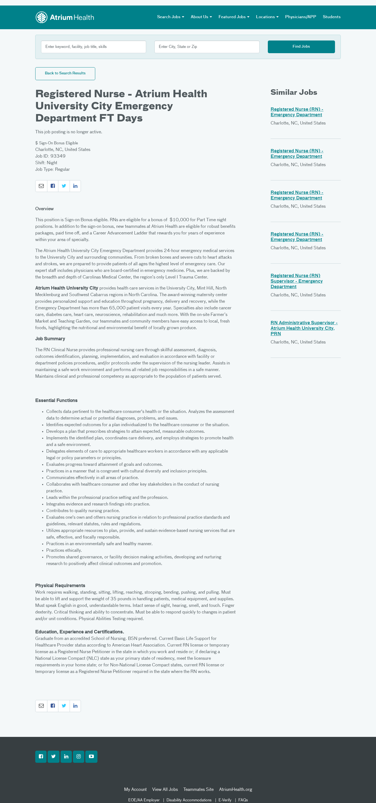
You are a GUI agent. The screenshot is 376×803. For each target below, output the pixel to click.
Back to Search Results (65, 73)
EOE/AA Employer (144, 800)
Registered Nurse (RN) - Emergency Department (297, 112)
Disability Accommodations (189, 800)
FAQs (243, 800)
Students (332, 17)
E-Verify (225, 800)
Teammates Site (198, 790)
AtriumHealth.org (235, 790)
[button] (41, 186)
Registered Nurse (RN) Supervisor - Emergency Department (297, 281)
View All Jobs (165, 790)
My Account (135, 790)
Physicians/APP (300, 17)
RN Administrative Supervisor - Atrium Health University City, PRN (304, 328)
